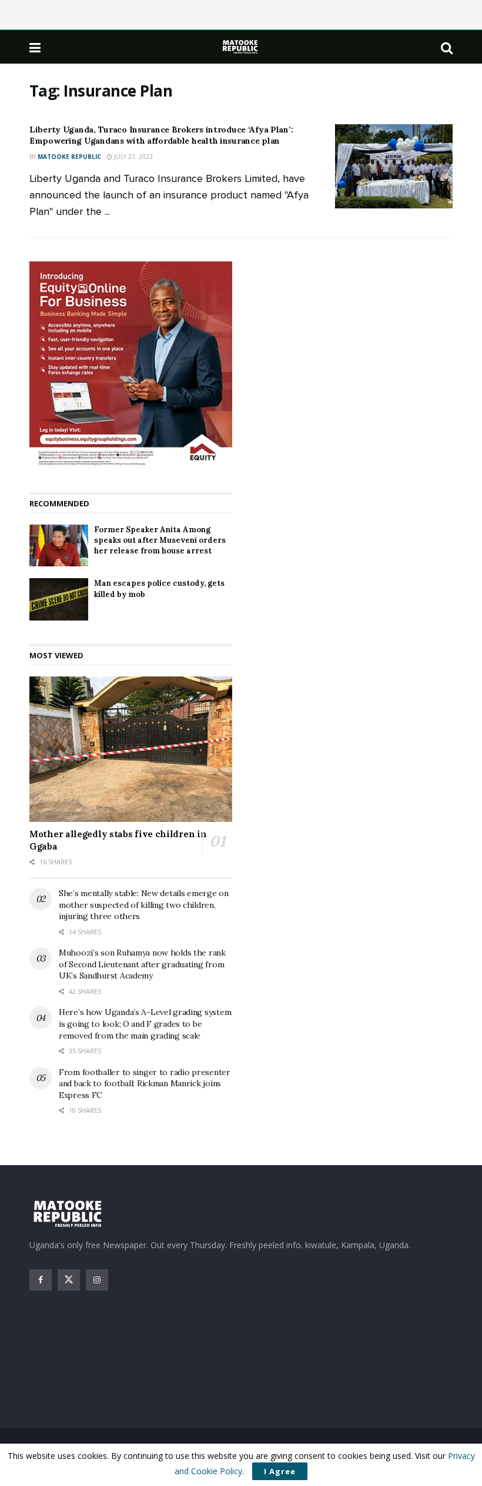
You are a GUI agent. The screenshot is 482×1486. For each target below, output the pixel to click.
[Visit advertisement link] (130, 365)
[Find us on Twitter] (69, 1280)
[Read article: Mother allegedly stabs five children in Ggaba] (130, 749)
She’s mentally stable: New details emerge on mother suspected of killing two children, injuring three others (144, 904)
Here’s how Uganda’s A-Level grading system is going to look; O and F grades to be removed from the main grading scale (145, 1023)
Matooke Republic (69, 156)
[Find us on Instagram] (97, 1280)
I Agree (280, 1471)
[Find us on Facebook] (40, 1280)
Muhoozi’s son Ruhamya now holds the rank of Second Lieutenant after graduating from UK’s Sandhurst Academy (142, 964)
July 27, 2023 (132, 156)
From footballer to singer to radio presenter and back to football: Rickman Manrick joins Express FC (144, 1083)
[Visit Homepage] (241, 47)
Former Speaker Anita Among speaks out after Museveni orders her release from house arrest (160, 540)
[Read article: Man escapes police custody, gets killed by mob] (58, 599)
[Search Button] (447, 47)
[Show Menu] (35, 47)
